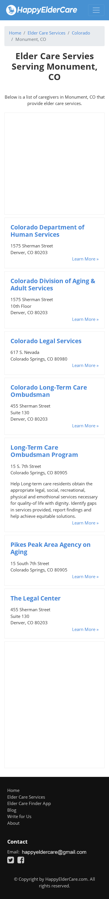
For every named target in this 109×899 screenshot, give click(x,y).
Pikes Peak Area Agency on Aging (50, 548)
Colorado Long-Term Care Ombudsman (48, 391)
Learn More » (85, 259)
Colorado (81, 33)
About (13, 823)
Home (15, 33)
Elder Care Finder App (29, 803)
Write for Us (19, 816)
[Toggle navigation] (96, 10)
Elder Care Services (46, 33)
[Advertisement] (54, 163)
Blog (11, 810)
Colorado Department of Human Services (47, 230)
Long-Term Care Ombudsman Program (44, 451)
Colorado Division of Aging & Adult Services (52, 284)
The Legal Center (35, 598)
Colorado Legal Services (45, 341)
